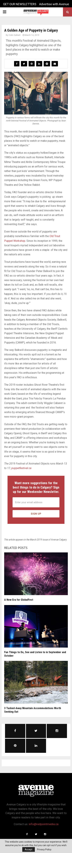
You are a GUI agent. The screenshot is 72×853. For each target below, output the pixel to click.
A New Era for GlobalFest (18, 599)
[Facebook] (27, 834)
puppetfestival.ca (21, 468)
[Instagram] (45, 834)
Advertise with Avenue (54, 4)
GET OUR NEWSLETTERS (19, 4)
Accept (28, 849)
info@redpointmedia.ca (43, 824)
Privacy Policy (44, 849)
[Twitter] (36, 834)
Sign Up (36, 513)
